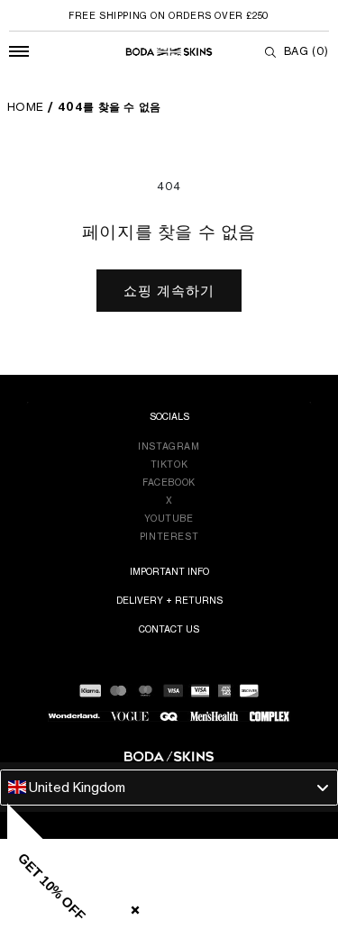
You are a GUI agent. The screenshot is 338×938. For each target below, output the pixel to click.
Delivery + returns (169, 600)
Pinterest (169, 536)
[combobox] (169, 788)
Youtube (168, 518)
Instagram (168, 446)
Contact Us (169, 629)
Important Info (169, 571)
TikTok (169, 464)
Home (25, 107)
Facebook (169, 482)
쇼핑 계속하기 (169, 290)
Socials (169, 416)
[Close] (131, 906)
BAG (306, 51)
